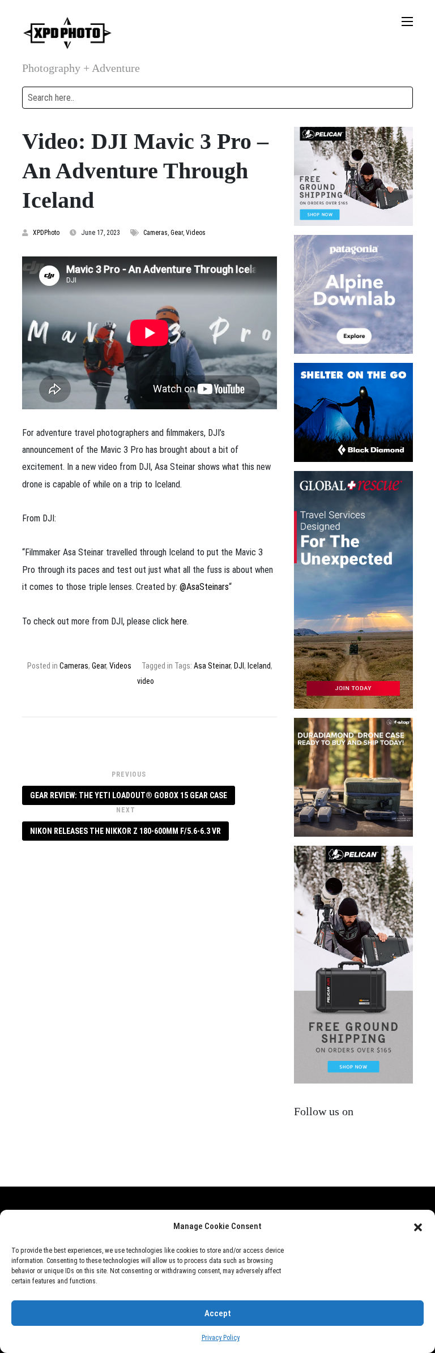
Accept (217, 1313)
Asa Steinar (212, 665)
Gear (176, 233)
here (179, 621)
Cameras (155, 233)
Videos (196, 233)
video (145, 681)
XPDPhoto (46, 233)
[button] (418, 1226)
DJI (239, 665)
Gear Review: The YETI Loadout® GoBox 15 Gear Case (128, 795)
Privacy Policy (221, 1338)
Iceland (259, 665)
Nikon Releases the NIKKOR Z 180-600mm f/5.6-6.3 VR (125, 831)
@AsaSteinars (204, 586)
